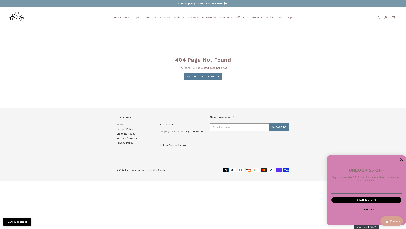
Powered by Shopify (155, 170)
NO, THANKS (366, 209)
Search (121, 124)
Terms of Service (127, 138)
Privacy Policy (125, 142)
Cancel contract (17, 221)
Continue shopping (200, 76)
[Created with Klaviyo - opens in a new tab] (366, 227)
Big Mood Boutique (135, 170)
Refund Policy (125, 129)
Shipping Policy (126, 133)
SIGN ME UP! (366, 199)
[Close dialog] (401, 160)
